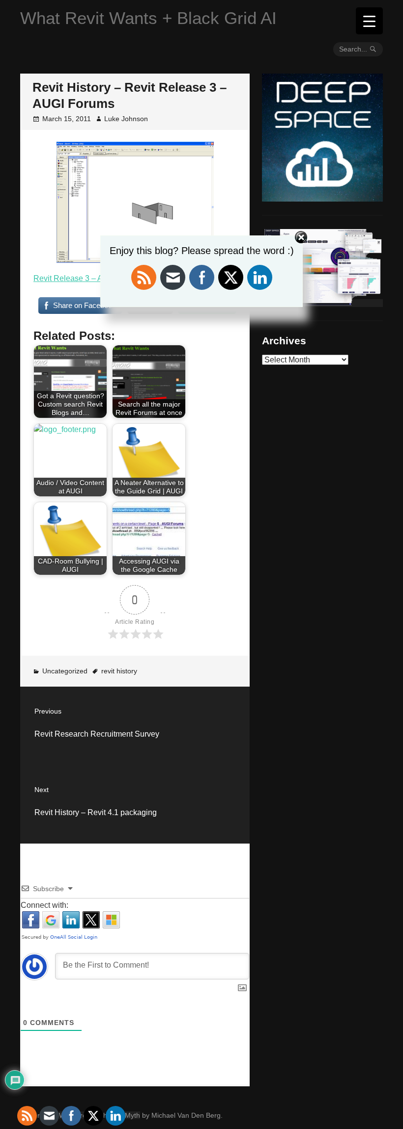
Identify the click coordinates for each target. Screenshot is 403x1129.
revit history (119, 671)
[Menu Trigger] (369, 20)
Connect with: (44, 905)
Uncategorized (64, 671)
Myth (132, 1115)
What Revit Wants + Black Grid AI (148, 17)
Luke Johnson (126, 119)
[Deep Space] (322, 198)
